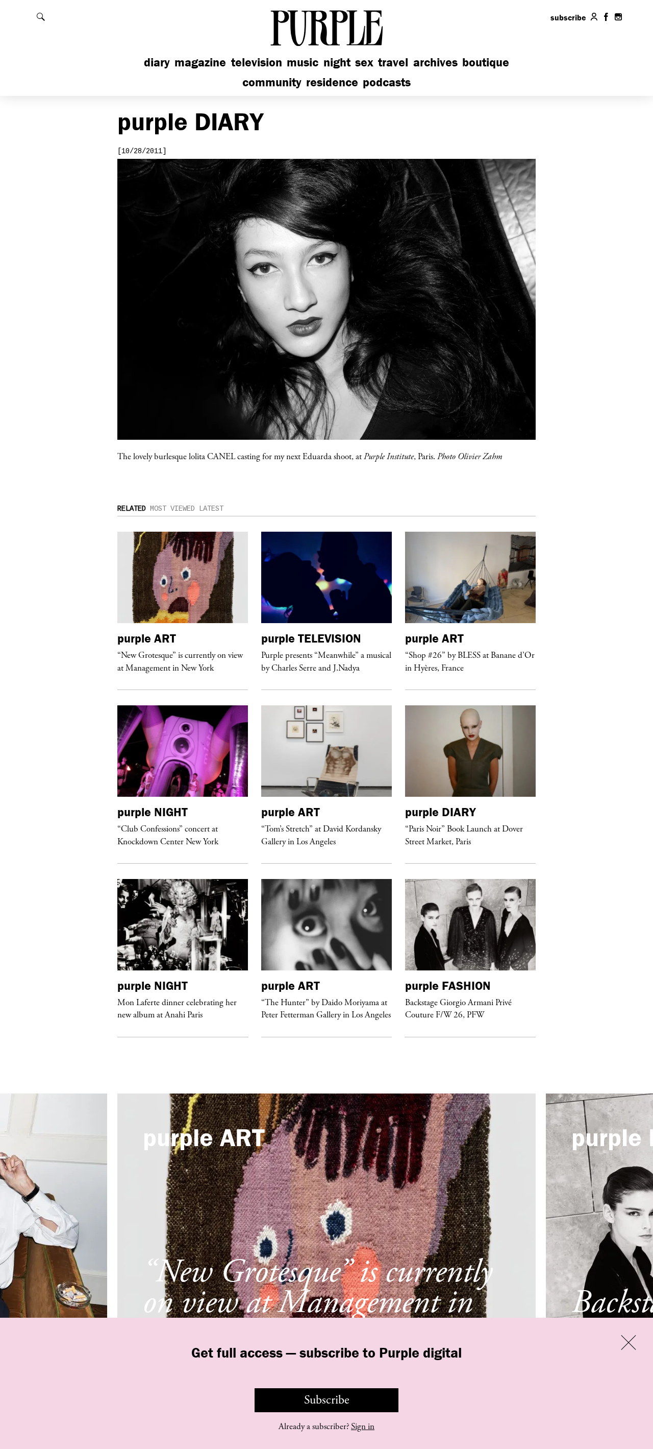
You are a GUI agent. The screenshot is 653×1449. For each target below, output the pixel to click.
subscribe (568, 17)
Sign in (362, 1426)
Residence (332, 82)
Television (256, 62)
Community (272, 82)
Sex (364, 62)
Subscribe (326, 1400)
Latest (211, 509)
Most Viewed (172, 509)
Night (336, 62)
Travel (393, 62)
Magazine (200, 62)
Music (302, 62)
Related (131, 509)
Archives (435, 62)
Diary (157, 62)
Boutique (485, 62)
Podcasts (387, 82)
